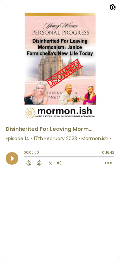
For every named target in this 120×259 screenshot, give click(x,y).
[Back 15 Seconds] (29, 163)
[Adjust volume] (59, 163)
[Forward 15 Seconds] (39, 163)
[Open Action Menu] (108, 163)
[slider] (25, 157)
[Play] (12, 158)
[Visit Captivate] (113, 8)
